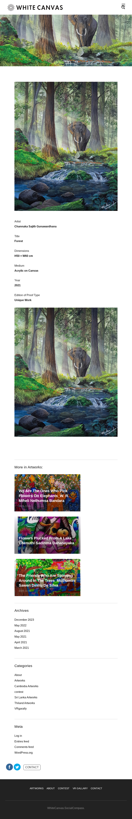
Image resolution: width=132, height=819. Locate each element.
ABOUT (51, 788)
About (18, 675)
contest (18, 691)
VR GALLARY (80, 788)
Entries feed (21, 741)
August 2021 (22, 630)
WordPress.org (23, 752)
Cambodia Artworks (26, 686)
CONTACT (32, 767)
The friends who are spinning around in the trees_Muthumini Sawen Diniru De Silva (47, 580)
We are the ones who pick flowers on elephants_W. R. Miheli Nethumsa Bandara (44, 496)
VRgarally (20, 708)
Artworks (19, 680)
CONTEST (63, 788)
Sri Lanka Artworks (25, 697)
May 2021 (20, 636)
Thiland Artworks (24, 703)
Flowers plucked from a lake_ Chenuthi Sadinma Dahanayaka (46, 540)
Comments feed (24, 747)
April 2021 (20, 642)
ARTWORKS (36, 788)
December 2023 (24, 619)
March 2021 (21, 647)
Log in (18, 735)
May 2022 (20, 625)
